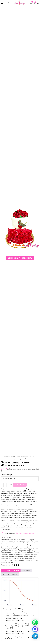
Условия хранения (11, 570)
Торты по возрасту (8, 558)
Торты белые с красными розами (13, 544)
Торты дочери (21, 548)
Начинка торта (7, 474)
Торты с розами (18, 560)
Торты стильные (7, 562)
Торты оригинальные (28, 556)
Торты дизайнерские (29, 546)
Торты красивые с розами (10, 552)
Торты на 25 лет (27, 552)
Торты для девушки (8, 548)
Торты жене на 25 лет (26, 550)
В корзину (19, 484)
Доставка (26, 570)
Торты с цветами (20, 456)
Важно (15, 574)
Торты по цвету (22, 558)
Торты (10, 456)
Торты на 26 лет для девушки (26, 554)
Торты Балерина (32, 542)
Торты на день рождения (10, 556)
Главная (4, 456)
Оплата (6, 574)
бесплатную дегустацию (25, 533)
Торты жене (12, 550)
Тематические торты (18, 540)
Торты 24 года (19, 542)
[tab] (10, 570)
